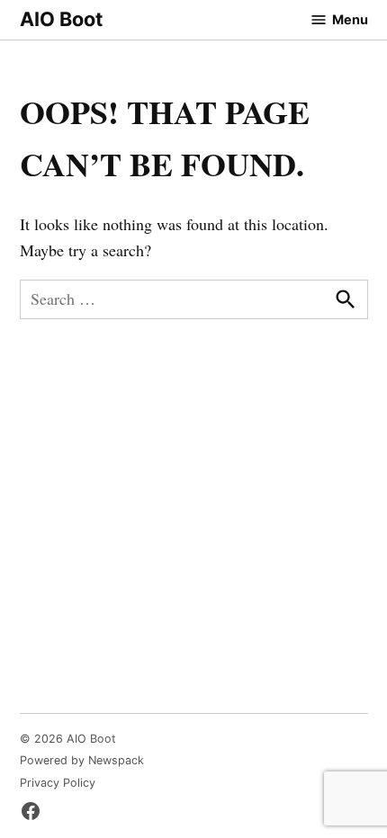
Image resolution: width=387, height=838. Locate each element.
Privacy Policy (57, 782)
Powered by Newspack (82, 760)
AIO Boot (61, 19)
